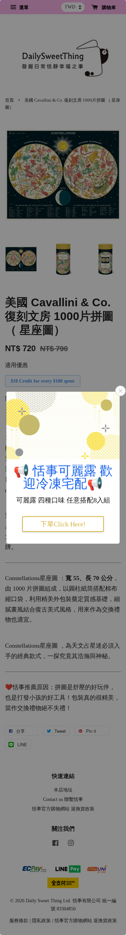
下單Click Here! (63, 524)
